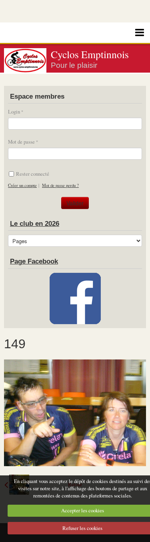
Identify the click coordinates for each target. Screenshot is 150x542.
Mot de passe (21, 141)
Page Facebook (34, 261)
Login (14, 111)
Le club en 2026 (34, 223)
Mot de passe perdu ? (60, 185)
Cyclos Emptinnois (90, 54)
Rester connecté (32, 173)
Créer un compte (22, 185)
